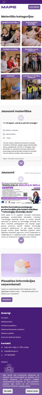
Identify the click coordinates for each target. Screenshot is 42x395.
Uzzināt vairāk (24, 386)
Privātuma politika (8, 325)
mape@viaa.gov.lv (11, 351)
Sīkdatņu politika (7, 333)
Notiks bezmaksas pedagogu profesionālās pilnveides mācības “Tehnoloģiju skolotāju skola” (19, 209)
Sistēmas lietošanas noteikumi (12, 329)
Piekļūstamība (6, 322)
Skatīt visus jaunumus (33, 173)
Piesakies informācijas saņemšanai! (18, 282)
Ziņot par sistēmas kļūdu (10, 337)
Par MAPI (4, 318)
